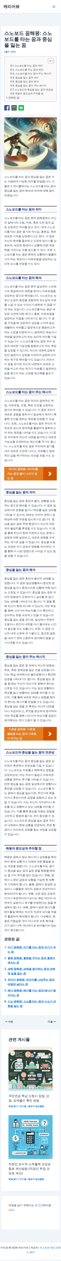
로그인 (39, 1205)
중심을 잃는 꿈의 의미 (27, 77)
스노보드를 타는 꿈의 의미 (29, 65)
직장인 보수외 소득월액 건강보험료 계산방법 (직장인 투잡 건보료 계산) (29, 1168)
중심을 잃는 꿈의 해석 (27, 81)
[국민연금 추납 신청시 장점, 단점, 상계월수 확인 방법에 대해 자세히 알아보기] (30, 1069)
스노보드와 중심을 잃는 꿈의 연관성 (34, 89)
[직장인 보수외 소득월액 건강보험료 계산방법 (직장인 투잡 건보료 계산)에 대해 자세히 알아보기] (30, 1137)
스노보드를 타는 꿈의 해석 (29, 69)
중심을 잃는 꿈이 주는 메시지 (30, 85)
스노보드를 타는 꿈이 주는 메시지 (33, 73)
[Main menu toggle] (54, 6)
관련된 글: (14, 97)
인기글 (23, 1106)
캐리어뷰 (11, 6)
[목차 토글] (49, 61)
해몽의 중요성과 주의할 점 (29, 93)
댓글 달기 (13, 1106)
